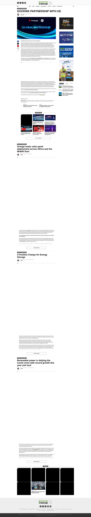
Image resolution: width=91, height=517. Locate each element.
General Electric (43, 100)
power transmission (23, 509)
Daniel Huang (33, 100)
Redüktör (39, 510)
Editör (22, 154)
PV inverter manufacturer (25, 101)
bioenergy (70, 509)
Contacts (54, 6)
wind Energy (43, 509)
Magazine (37, 6)
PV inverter (52, 100)
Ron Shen (32, 101)
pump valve (38, 509)
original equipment (50, 509)
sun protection (58, 509)
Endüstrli (44, 510)
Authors (49, 6)
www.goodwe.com (42, 94)
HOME (30, 6)
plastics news (64, 509)
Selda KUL (22, 14)
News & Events (43, 6)
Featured (38, 100)
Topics (33, 6)
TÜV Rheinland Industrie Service (47, 101)
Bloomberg (29, 100)
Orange (29, 230)
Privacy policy (59, 6)
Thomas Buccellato (38, 101)
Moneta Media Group (50, 510)
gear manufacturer (31, 509)
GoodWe (48, 100)
